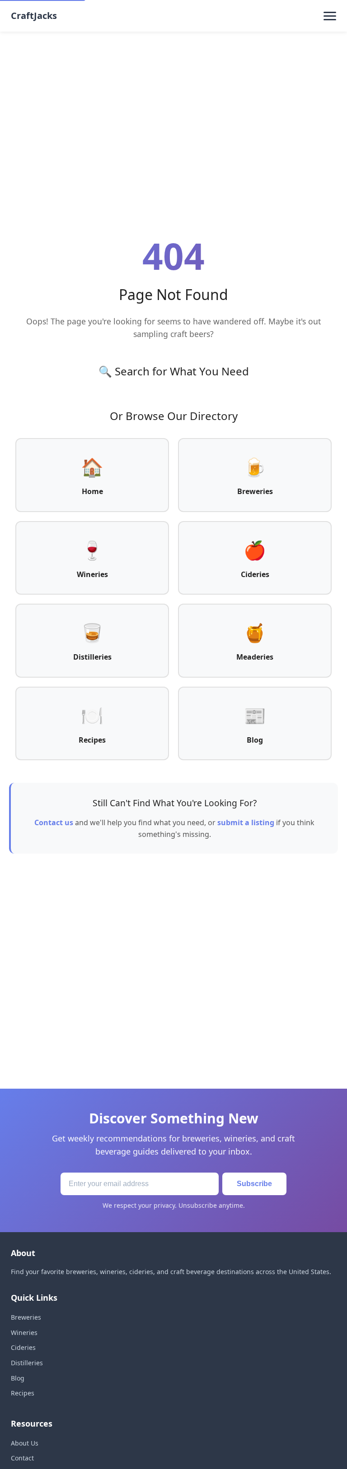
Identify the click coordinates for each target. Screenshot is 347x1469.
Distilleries (27, 1362)
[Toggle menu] (330, 15)
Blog (17, 1378)
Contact (22, 1458)
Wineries (24, 1332)
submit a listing (245, 822)
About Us (24, 1443)
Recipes (22, 1393)
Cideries (23, 1347)
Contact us (53, 822)
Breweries (26, 1317)
